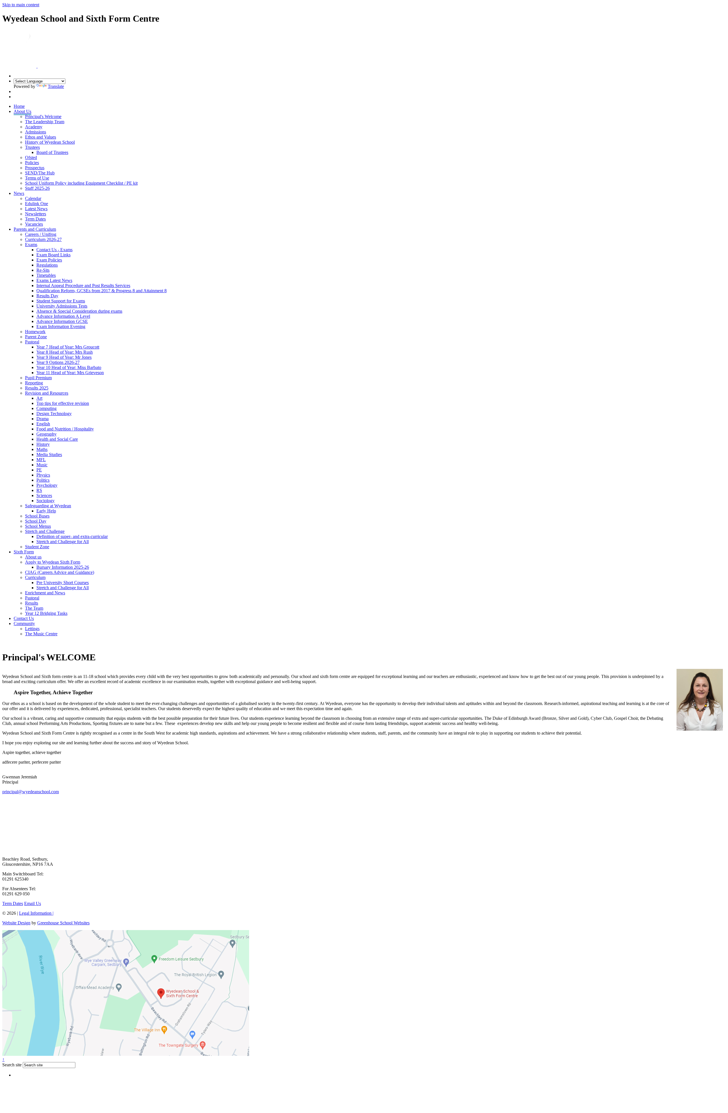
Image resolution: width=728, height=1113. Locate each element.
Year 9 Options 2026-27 (58, 362)
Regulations (47, 265)
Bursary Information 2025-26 (62, 567)
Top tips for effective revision (62, 403)
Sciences (44, 495)
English (43, 423)
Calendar (33, 198)
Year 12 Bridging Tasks (46, 613)
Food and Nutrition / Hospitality (65, 428)
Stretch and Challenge (45, 531)
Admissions (35, 131)
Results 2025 (36, 388)
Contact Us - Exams (54, 249)
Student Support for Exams (60, 300)
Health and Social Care (57, 439)
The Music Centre (41, 633)
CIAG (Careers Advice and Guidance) (59, 572)
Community (24, 623)
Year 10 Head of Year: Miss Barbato (68, 367)
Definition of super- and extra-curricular (72, 536)
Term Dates (35, 219)
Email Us (32, 903)
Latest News (36, 208)
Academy (33, 126)
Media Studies (49, 454)
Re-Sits (42, 270)
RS (39, 490)
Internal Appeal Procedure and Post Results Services (83, 285)
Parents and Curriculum (35, 229)
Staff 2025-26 (37, 188)
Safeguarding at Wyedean (48, 505)
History (43, 444)
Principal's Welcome (43, 116)
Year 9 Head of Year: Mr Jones (64, 357)
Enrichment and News (45, 592)
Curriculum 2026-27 (43, 239)
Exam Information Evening (60, 326)
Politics (42, 480)
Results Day (47, 295)
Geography (46, 434)
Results (31, 603)
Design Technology (54, 413)
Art (39, 398)
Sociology (45, 500)
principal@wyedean (30, 791)
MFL (41, 459)
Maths (41, 449)
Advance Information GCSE (62, 321)
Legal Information (36, 913)
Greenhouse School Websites (63, 922)
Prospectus (34, 167)
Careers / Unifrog (40, 234)
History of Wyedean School (50, 142)
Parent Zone (36, 336)
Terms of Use (37, 178)
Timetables (46, 275)
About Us (22, 111)
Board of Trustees (52, 152)
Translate (56, 86)
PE (39, 469)
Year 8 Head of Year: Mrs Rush (64, 352)
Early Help (46, 510)
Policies (32, 162)
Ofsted (31, 157)
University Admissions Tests (61, 306)
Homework (35, 331)
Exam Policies (49, 259)
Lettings (32, 628)
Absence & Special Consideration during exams (79, 311)
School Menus (38, 526)
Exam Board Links (53, 254)
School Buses (37, 516)
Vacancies (34, 224)
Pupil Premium (38, 377)
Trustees (32, 147)
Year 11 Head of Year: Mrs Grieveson (70, 372)
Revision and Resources (46, 393)
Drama (42, 418)
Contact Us (24, 618)
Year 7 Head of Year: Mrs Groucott (67, 347)
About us (33, 557)
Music (41, 464)
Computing (46, 408)
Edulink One (36, 203)
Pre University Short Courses (62, 582)
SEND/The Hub (40, 172)
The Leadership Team (44, 121)
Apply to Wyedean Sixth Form (52, 562)
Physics (43, 475)
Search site (12, 1064)
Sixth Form (24, 551)
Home (19, 106)
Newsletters (35, 213)
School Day (35, 521)
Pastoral (32, 341)
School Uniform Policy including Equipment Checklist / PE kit (81, 183)
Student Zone (37, 546)
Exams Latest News (54, 280)
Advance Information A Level (63, 316)
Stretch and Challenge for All (62, 541)
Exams (31, 244)
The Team (34, 608)
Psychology (46, 485)
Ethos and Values (40, 137)
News (19, 193)
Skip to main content (20, 4)
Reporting (34, 382)
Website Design (16, 922)
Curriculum (35, 577)
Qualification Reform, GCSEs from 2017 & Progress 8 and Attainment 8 (101, 290)
